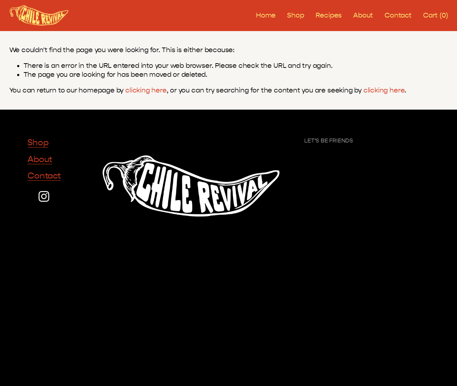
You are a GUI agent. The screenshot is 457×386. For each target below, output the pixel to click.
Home (266, 15)
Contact (398, 15)
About (363, 15)
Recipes (329, 15)
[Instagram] (44, 196)
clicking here (146, 90)
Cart (435, 15)
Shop (295, 15)
